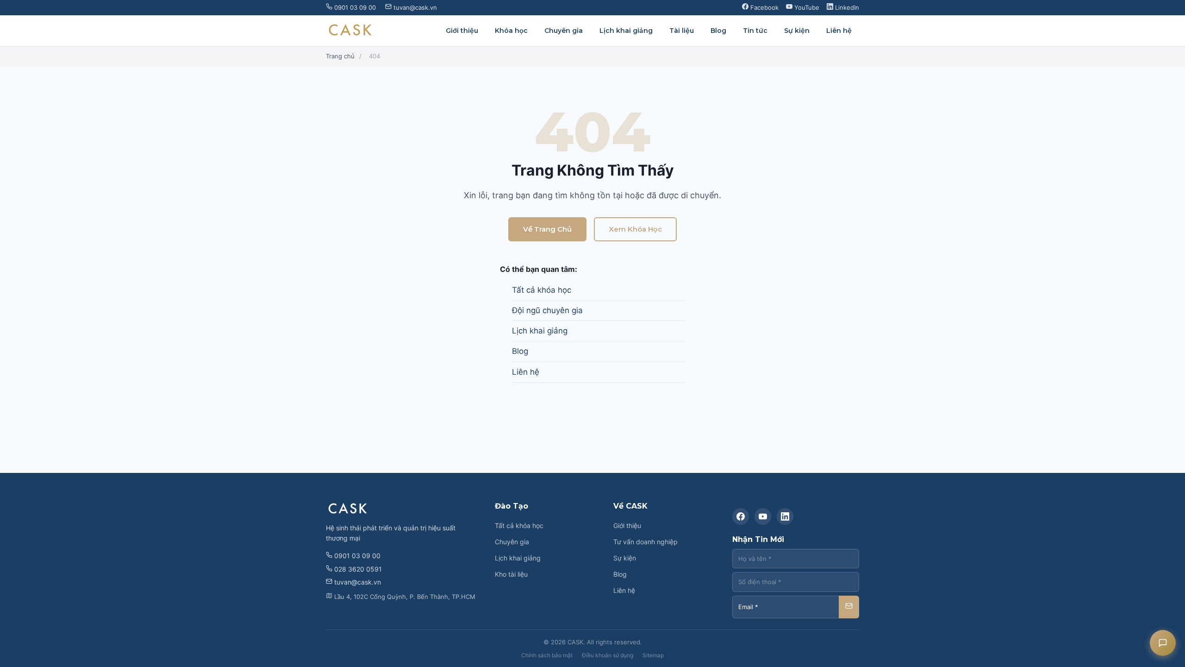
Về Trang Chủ (547, 229)
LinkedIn (846, 7)
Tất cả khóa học (541, 290)
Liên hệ (839, 30)
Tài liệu (681, 30)
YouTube (805, 7)
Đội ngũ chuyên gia (547, 310)
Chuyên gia (563, 30)
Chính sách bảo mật (547, 655)
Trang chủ (340, 56)
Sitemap (653, 655)
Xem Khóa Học (635, 229)
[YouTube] (763, 516)
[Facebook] (740, 516)
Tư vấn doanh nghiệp (645, 542)
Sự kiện (797, 30)
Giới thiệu (462, 30)
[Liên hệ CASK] (1163, 643)
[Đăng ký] (849, 607)
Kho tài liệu (511, 574)
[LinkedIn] (785, 516)
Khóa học (511, 30)
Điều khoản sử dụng (607, 655)
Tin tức (755, 30)
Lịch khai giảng (626, 30)
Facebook (763, 7)
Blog (718, 30)
